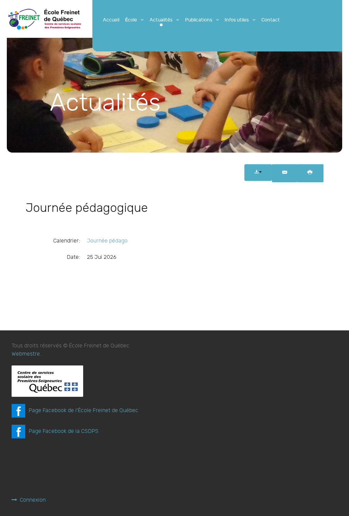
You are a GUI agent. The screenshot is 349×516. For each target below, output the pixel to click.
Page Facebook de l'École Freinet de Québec (83, 410)
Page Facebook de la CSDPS (63, 431)
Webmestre (26, 354)
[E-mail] (284, 173)
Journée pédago (107, 241)
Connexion (33, 500)
